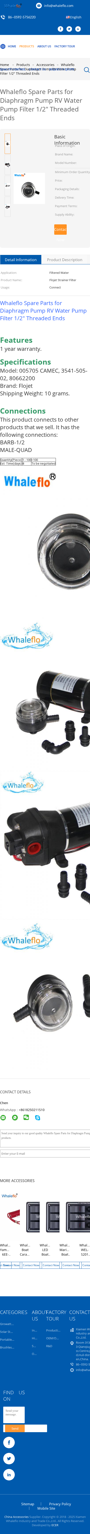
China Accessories (16, 1517)
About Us (44, 46)
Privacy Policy (60, 1503)
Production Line (57, 1330)
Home (12, 46)
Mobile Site (46, 1508)
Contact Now (60, 231)
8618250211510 (33, 1110)
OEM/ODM (53, 1338)
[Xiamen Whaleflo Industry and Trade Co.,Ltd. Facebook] (61, 29)
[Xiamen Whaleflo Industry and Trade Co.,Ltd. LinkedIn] (79, 29)
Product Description (64, 259)
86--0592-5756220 (22, 17)
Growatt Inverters (12, 1324)
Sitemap (27, 1503)
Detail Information (21, 259)
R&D (49, 1346)
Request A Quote (61, 69)
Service (37, 1346)
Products (26, 46)
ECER (54, 1525)
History (37, 1338)
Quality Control (13, 69)
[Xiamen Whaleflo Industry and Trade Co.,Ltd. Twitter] (70, 29)
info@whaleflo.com (58, 5)
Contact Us (37, 69)
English (75, 17)
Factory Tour (64, 46)
